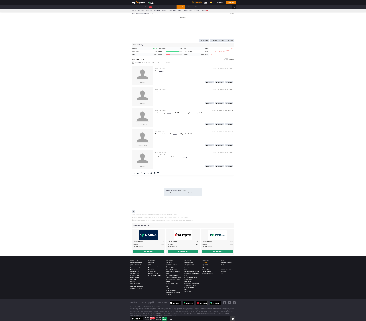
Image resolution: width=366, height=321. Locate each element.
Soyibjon (142, 45)
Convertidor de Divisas (136, 288)
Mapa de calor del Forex (136, 285)
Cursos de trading (171, 290)
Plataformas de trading (172, 283)
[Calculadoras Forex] (232, 318)
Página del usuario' (218, 40)
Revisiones (196, 7)
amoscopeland (142, 124)
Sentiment (149, 10)
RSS (203, 268)
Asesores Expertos (171, 285)
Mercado (165, 7)
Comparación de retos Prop (191, 283)
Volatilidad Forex (134, 271)
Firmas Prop (213, 7)
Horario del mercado (135, 264)
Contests (204, 10)
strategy (161, 71)
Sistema (205, 40)
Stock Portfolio (206, 269)
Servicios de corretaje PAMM (173, 277)
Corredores (205, 7)
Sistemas (172, 7)
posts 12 (230, 110)
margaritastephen (142, 145)
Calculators (141, 10)
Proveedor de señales (171, 269)
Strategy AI (157, 7)
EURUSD (147, 317)
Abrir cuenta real (148, 251)
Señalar (230, 82)
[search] (235, 7)
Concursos (151, 269)
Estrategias (151, 268)
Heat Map (164, 10)
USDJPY (147, 319)
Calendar (134, 10)
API (203, 266)
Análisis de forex (134, 277)
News (171, 319)
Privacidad (143, 302)
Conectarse (220, 2)
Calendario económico (136, 262)
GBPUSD (158, 317)
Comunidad (181, 7)
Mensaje (231, 40)
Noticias (188, 7)
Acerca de (223, 271)
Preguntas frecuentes (226, 262)
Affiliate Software (206, 271)
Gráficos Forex (152, 271)
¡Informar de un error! (226, 269)
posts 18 (230, 131)
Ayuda (222, 264)
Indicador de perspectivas (154, 275)
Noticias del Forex (135, 275)
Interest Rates (188, 10)
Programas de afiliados (172, 275)
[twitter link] (229, 303)
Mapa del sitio (151, 302)
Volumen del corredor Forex (191, 271)
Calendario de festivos (136, 268)
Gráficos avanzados (207, 273)
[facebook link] (224, 303)
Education (196, 10)
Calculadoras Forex (135, 283)
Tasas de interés (134, 266)
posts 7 (231, 68)
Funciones (205, 264)
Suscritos (231, 59)
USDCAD (158, 319)
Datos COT (133, 279)
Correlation (157, 10)
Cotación (210, 82)
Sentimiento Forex (153, 273)
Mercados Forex (134, 269)
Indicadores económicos (136, 286)
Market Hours (172, 10)
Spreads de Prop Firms (190, 285)
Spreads (180, 10)
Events (171, 318)
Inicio (133, 7)
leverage (175, 134)
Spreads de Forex (188, 262)
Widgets (204, 262)
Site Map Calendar (161, 302)
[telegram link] (234, 303)
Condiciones (134, 302)
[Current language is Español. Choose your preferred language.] (211, 2)
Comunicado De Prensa (190, 277)
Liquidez (132, 281)
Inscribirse (231, 2)
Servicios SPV (169, 268)
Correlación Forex (134, 273)
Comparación (187, 291)
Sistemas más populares (154, 266)
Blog (222, 273)
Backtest (147, 7)
